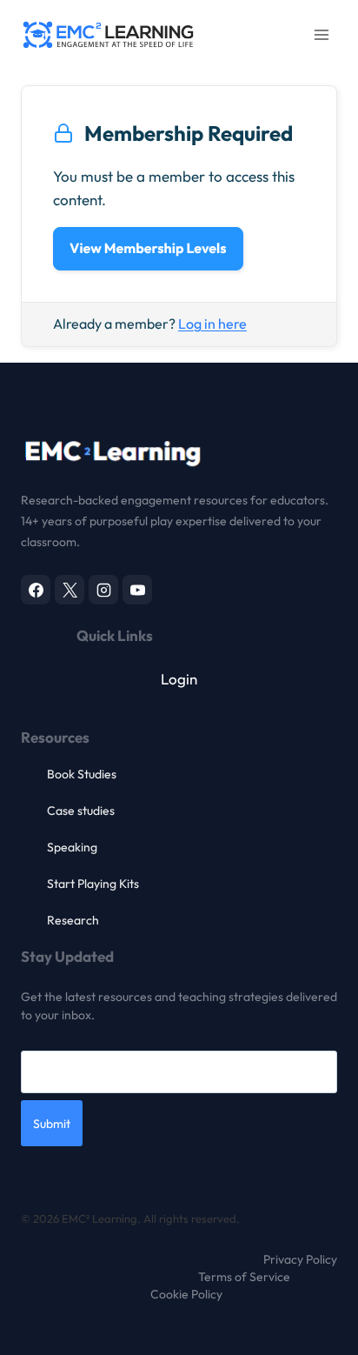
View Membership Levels (148, 248)
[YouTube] (137, 589)
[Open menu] (321, 34)
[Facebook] (35, 589)
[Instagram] (103, 589)
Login (179, 679)
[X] (69, 589)
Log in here (212, 323)
